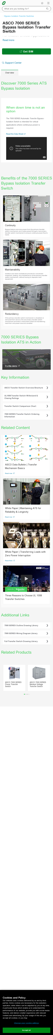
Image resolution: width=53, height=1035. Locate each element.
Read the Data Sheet (15, 142)
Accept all (26, 1030)
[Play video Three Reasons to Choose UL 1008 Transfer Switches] (26, 587)
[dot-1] (25, 702)
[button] (25, 142)
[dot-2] (27, 702)
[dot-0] (24, 702)
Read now (9, 481)
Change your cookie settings (26, 1023)
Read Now (9, 569)
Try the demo (11, 374)
